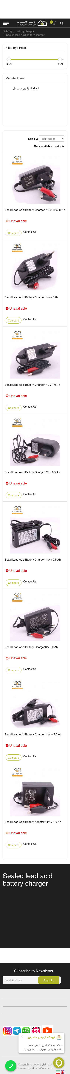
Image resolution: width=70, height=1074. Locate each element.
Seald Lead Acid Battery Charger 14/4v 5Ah (31, 297)
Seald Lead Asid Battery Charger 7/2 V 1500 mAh (35, 210)
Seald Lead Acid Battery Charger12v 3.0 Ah (31, 647)
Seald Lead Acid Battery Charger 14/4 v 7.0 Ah (33, 734)
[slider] (9, 59)
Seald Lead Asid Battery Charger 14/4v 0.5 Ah (33, 559)
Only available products (49, 146)
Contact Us (29, 232)
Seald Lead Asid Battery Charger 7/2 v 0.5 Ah (32, 472)
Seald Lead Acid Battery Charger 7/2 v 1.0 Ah (32, 384)
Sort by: (33, 139)
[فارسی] (58, 1072)
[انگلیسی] (62, 1072)
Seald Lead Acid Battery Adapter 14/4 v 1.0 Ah (33, 822)
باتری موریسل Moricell (25, 88)
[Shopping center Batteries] (32, 23)
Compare (13, 233)
